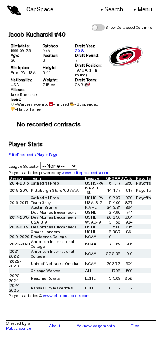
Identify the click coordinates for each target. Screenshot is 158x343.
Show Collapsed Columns (128, 27)
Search (114, 9)
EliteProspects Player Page (33, 154)
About (54, 325)
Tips (135, 325)
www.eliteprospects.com (85, 172)
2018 (79, 50)
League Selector (23, 166)
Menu (144, 9)
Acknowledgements (96, 325)
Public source (18, 328)
